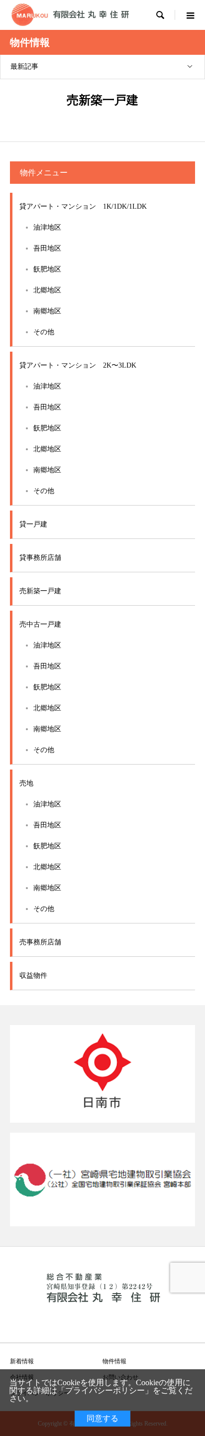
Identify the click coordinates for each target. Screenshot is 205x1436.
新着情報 (22, 1361)
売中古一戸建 (40, 624)
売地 (26, 783)
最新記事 (24, 66)
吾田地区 (47, 248)
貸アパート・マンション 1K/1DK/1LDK (83, 206)
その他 (43, 332)
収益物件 (33, 975)
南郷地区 (47, 311)
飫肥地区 (47, 269)
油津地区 (47, 227)
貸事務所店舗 (40, 557)
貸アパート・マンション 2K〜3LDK (77, 365)
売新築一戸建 (40, 591)
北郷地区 (47, 290)
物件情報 (114, 1361)
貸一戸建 (33, 524)
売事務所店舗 (40, 942)
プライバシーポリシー (105, 1390)
